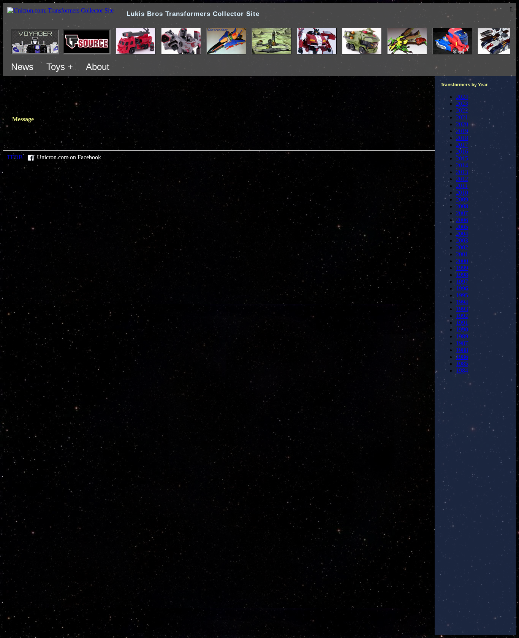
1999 (462, 268)
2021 (462, 117)
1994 (462, 302)
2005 (462, 227)
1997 (462, 281)
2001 (462, 254)
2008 (462, 206)
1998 (462, 274)
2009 (462, 199)
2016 (462, 151)
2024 (462, 97)
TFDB (15, 157)
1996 (462, 288)
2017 (462, 144)
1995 (462, 295)
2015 (462, 158)
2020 (462, 124)
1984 (462, 370)
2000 (462, 261)
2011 (462, 186)
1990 (462, 329)
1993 (462, 309)
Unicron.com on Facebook (69, 157)
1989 (462, 336)
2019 (462, 131)
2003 (462, 240)
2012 (462, 179)
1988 (462, 350)
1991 (462, 322)
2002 (462, 247)
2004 (462, 233)
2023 (462, 103)
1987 (462, 343)
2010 (462, 192)
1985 (462, 363)
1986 (462, 357)
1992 (462, 316)
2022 (462, 110)
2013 (462, 172)
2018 (462, 138)
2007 (462, 213)
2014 (462, 165)
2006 (462, 220)
